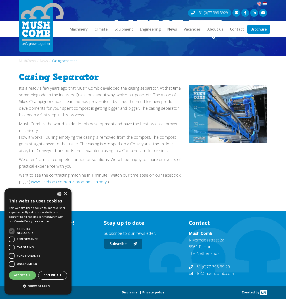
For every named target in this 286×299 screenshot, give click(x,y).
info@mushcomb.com (214, 273)
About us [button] (215, 29)
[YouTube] (263, 13)
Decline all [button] (53, 275)
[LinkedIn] (254, 13)
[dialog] (38, 241)
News (172, 29)
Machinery (79, 29)
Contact (237, 29)
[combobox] (59, 194)
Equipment (123, 29)
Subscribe (119, 243)
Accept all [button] (22, 275)
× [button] (65, 194)
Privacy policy (153, 292)
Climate (101, 29)
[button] (38, 286)
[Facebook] (245, 13)
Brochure (259, 29)
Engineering (150, 29)
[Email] (236, 13)
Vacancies (192, 29)
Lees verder (41, 221)
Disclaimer (130, 292)
